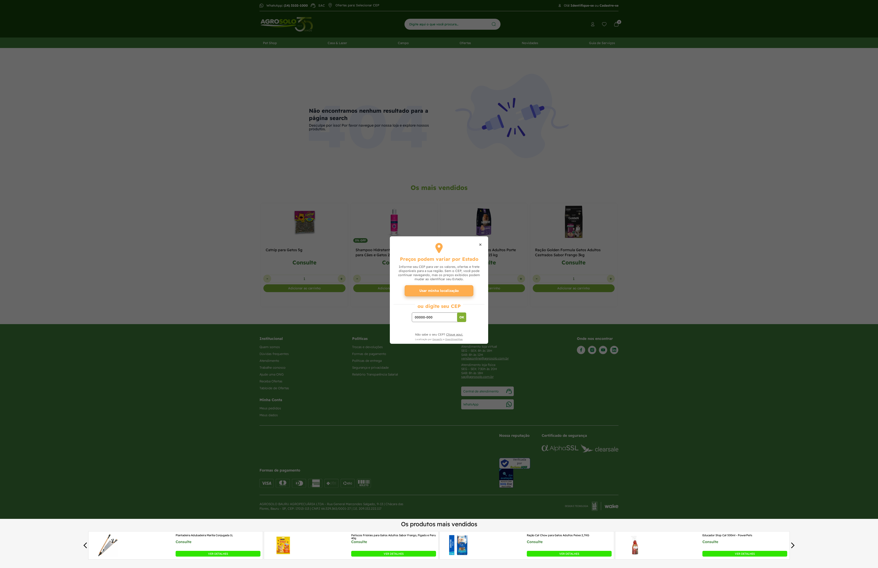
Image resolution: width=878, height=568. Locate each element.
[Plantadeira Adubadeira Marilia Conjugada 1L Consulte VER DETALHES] (108, 555)
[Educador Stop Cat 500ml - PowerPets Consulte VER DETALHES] (635, 555)
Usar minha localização (439, 290)
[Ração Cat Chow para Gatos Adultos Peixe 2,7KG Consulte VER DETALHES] (459, 555)
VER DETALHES (218, 553)
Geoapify (437, 339)
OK (461, 317)
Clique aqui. (454, 334)
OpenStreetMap (454, 339)
